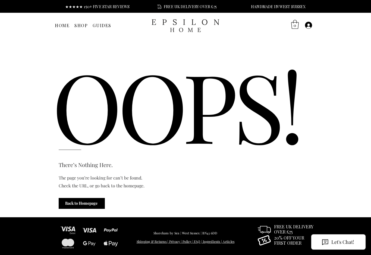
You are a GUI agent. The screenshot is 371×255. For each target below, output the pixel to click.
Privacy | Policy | (181, 241)
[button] (295, 24)
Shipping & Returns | (153, 241)
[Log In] (308, 25)
